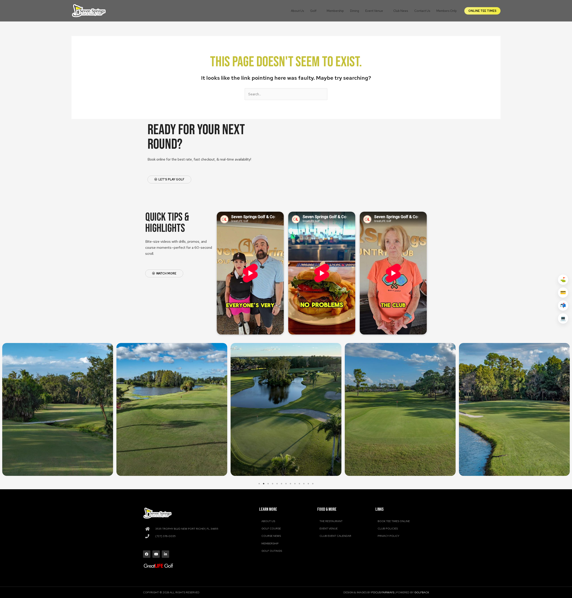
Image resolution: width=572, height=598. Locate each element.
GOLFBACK (421, 592)
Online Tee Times (482, 11)
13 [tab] (313, 483)
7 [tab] (286, 483)
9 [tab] (295, 483)
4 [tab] (272, 483)
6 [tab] (281, 483)
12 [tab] (308, 483)
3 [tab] (268, 483)
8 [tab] (290, 483)
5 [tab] (277, 483)
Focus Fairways (382, 592)
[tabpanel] (58, 409)
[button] (318, 11)
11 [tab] (304, 483)
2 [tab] (263, 483)
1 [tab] (259, 483)
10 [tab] (299, 483)
